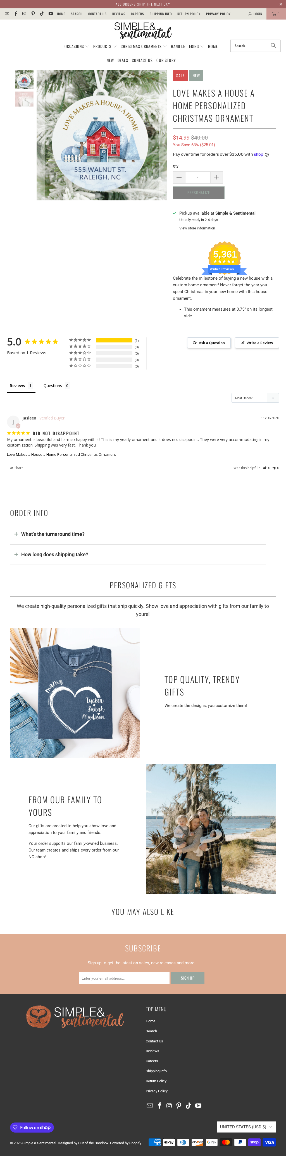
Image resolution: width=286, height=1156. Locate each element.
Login (258, 13)
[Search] (273, 46)
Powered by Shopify (125, 1143)
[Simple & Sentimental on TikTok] (41, 13)
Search (77, 13)
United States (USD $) (243, 1126)
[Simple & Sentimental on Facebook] (15, 13)
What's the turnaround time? (53, 534)
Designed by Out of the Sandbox (83, 1143)
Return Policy (189, 13)
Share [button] (18, 468)
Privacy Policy (218, 13)
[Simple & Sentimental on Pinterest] (32, 13)
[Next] (163, 135)
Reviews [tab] (17, 385)
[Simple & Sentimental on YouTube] (50, 13)
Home (61, 13)
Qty (175, 166)
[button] (77, 47)
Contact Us (97, 13)
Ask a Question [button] (212, 342)
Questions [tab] (53, 385)
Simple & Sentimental (39, 1143)
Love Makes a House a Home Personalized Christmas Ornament (61, 454)
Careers (137, 13)
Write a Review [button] (260, 342)
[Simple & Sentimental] (143, 31)
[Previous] (40, 135)
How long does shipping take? (54, 554)
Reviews (118, 13)
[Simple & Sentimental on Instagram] (24, 13)
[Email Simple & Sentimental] (6, 13)
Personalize (198, 192)
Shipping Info (161, 13)
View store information (197, 228)
